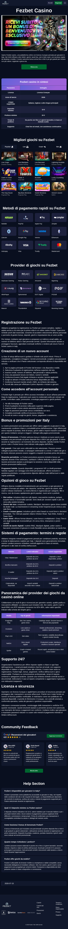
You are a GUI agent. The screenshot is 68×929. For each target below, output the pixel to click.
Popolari (8, 146)
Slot (57, 146)
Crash (41, 146)
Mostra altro (34, 770)
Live (24, 146)
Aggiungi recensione (55, 736)
